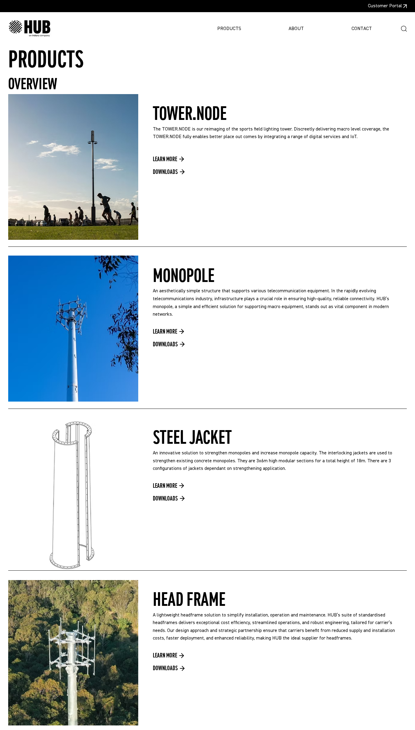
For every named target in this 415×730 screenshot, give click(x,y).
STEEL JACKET (192, 437)
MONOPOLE (183, 275)
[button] (404, 29)
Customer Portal (385, 6)
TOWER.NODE (190, 113)
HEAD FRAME (189, 599)
